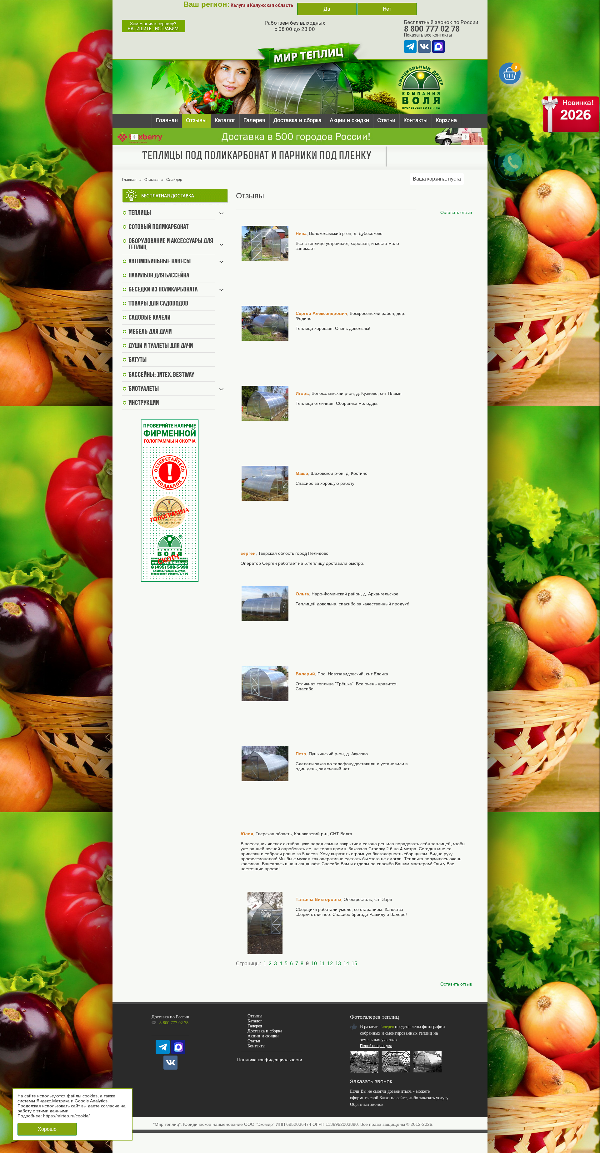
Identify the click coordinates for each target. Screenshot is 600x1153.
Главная (167, 120)
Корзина (446, 120)
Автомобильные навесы (159, 262)
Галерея (254, 120)
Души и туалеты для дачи (160, 346)
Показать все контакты (428, 34)
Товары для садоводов (158, 304)
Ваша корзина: (437, 178)
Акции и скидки (349, 120)
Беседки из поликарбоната (163, 290)
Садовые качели (149, 318)
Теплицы (139, 213)
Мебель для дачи (150, 332)
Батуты (137, 360)
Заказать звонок (371, 1081)
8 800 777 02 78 (432, 28)
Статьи (386, 120)
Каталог (225, 120)
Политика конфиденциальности (269, 1059)
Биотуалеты (143, 389)
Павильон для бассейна (158, 276)
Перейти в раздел (376, 1046)
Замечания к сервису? (153, 26)
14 (346, 963)
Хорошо (47, 1129)
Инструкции (143, 403)
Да (326, 9)
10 (314, 963)
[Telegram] (410, 46)
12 (330, 963)
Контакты (415, 120)
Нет (387, 9)
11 (322, 963)
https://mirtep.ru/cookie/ (66, 1115)
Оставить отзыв (456, 212)
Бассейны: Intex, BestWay (161, 375)
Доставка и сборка (297, 120)
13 (338, 963)
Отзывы (196, 120)
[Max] (438, 46)
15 (354, 963)
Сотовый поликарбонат (158, 227)
